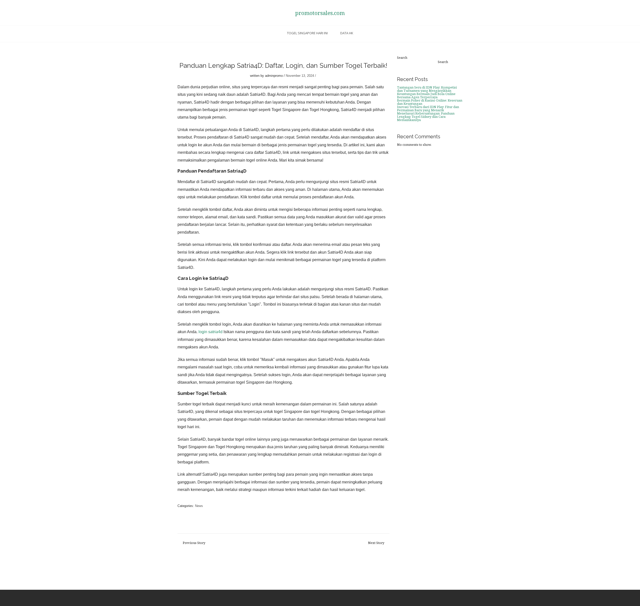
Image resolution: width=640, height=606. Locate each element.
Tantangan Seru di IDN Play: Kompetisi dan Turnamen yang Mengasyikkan (427, 89)
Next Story (376, 542)
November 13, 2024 (300, 76)
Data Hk (346, 33)
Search (402, 57)
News (199, 506)
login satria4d (210, 332)
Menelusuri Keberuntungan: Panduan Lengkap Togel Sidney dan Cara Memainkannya (425, 116)
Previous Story (194, 542)
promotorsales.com (320, 13)
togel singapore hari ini (307, 33)
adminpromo (274, 76)
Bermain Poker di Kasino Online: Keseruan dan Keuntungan (429, 102)
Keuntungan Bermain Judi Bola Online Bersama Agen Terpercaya (426, 95)
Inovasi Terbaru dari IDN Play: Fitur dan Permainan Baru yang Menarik (428, 108)
